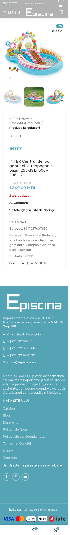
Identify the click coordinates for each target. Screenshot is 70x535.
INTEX (28, 256)
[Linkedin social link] (31, 263)
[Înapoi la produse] (16, 136)
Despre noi (11, 422)
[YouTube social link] (60, 6)
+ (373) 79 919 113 (19, 341)
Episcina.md (17, 509)
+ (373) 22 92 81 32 (21, 355)
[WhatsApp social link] (36, 263)
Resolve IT (53, 509)
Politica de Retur (15, 429)
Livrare (8, 450)
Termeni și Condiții (17, 443)
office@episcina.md (22, 362)
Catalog (9, 408)
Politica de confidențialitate (24, 436)
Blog (6, 415)
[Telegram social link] (40, 263)
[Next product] (20, 136)
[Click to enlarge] (10, 78)
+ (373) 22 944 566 (21, 348)
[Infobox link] (61, 12)
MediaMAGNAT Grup (18, 376)
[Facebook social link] (27, 263)
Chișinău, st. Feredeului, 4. (26, 334)
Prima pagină (19, 118)
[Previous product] (11, 136)
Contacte (10, 457)
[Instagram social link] (16, 477)
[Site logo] (39, 12)
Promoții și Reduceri (24, 123)
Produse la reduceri (24, 128)
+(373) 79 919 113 (34, 3)
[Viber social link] (45, 263)
